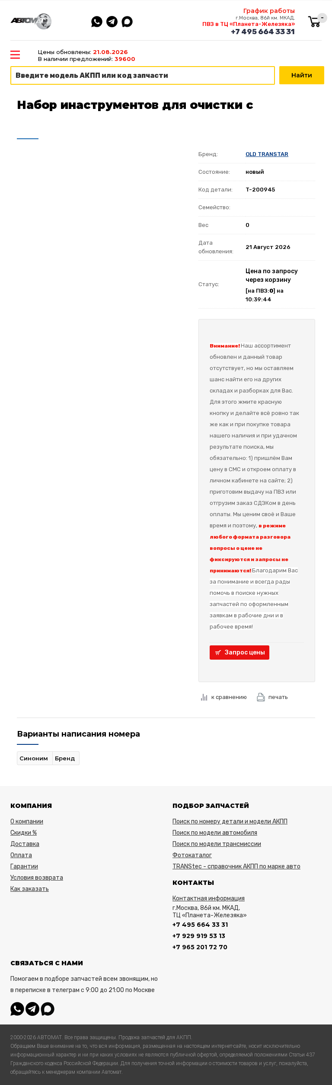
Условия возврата (36, 877)
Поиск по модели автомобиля (214, 832)
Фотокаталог (192, 855)
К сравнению (229, 697)
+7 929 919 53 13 (198, 936)
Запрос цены (245, 652)
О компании (26, 821)
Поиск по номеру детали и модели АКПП (229, 821)
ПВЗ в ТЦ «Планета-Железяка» (248, 24)
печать (278, 697)
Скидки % (23, 832)
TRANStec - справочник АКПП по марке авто (236, 866)
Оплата (21, 855)
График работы (269, 11)
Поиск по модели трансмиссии (216, 844)
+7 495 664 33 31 (263, 31)
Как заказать (29, 889)
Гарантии (24, 866)
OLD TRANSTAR (267, 154)
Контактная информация (208, 898)
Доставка (24, 844)
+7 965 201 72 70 (199, 947)
